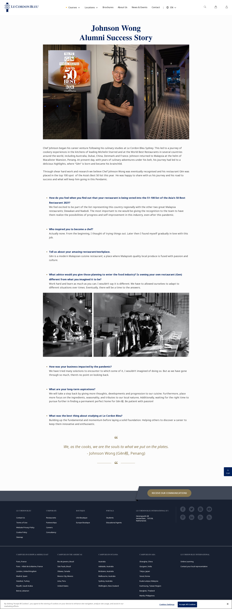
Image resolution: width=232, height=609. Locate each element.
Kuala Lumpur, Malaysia (148, 581)
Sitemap (19, 537)
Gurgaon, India (145, 566)
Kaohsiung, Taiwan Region (150, 586)
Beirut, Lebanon (22, 591)
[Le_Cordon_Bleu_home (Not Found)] (21, 7)
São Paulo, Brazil (64, 566)
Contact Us (20, 517)
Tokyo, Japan (144, 571)
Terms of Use (21, 522)
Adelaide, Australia (105, 566)
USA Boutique (81, 517)
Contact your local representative (194, 566)
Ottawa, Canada (63, 571)
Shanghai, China (146, 561)
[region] (116, 604)
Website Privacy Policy (25, 527)
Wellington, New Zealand (108, 586)
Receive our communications (169, 493)
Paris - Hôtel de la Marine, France (29, 566)
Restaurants (51, 517)
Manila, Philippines (147, 595)
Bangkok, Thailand (147, 591)
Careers (49, 527)
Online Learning (187, 561)
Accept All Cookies (187, 604)
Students (110, 517)
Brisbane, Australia (106, 571)
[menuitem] (204, 7)
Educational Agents (114, 522)
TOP (228, 473)
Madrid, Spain (21, 576)
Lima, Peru (61, 581)
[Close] (228, 604)
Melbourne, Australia (106, 576)
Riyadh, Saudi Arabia (24, 586)
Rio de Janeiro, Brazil (65, 561)
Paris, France (21, 561)
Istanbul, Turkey (23, 581)
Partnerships (51, 522)
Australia (102, 561)
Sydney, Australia (105, 581)
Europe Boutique (83, 522)
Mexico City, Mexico (65, 576)
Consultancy (51, 532)
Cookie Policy (21, 532)
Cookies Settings (166, 604)
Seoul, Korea (144, 576)
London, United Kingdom (26, 571)
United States (62, 586)
